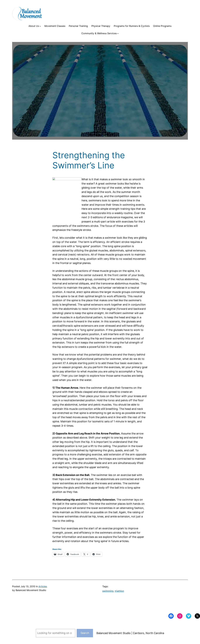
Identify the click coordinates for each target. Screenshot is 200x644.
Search (85, 632)
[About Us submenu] (40, 26)
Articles (43, 586)
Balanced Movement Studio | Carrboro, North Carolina (130, 633)
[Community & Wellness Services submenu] (118, 33)
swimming (107, 590)
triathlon (119, 590)
